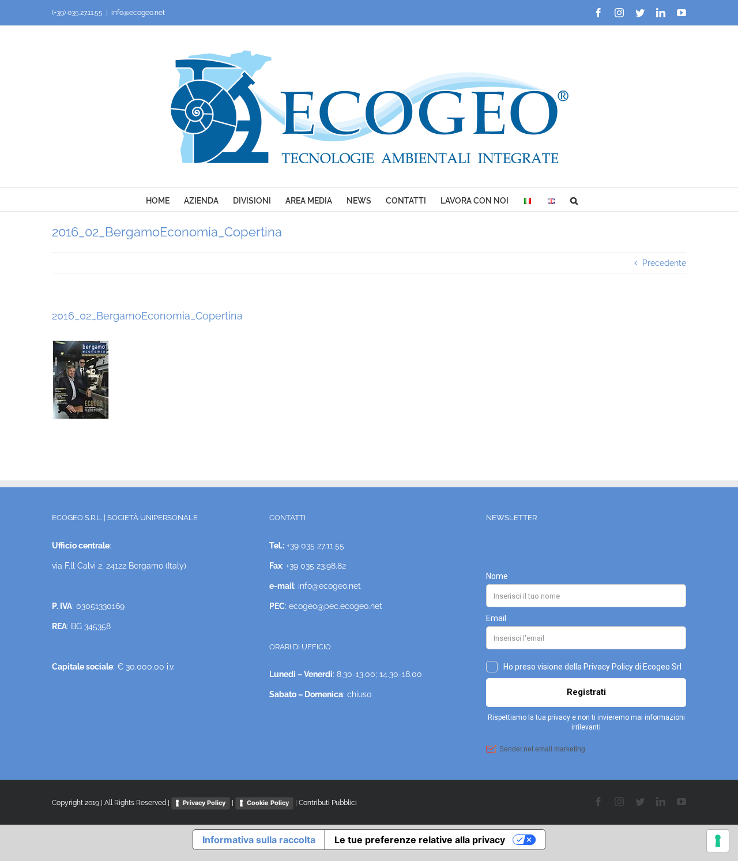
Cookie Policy (268, 803)
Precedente (664, 263)
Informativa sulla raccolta (258, 839)
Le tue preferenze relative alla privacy (419, 839)
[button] (574, 199)
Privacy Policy (204, 803)
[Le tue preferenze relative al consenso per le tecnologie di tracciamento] (718, 841)
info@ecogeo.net (138, 13)
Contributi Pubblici (328, 803)
